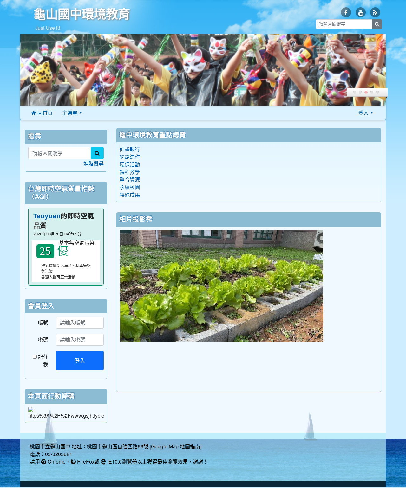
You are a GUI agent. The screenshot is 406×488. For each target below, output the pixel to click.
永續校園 (130, 187)
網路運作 (130, 156)
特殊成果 (130, 194)
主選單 (69, 112)
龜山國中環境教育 (82, 14)
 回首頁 (42, 112)
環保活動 (130, 164)
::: (94, 112)
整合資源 (130, 179)
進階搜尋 (93, 163)
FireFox (85, 461)
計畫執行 (130, 149)
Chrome (56, 461)
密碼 (43, 339)
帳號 (43, 322)
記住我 (42, 360)
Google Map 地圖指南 (175, 446)
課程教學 (130, 172)
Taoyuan (47, 216)
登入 (363, 112)
